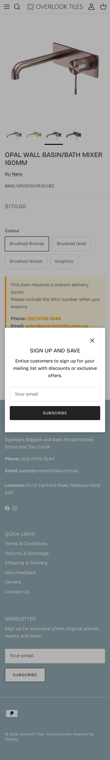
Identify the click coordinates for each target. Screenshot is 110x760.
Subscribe (55, 413)
